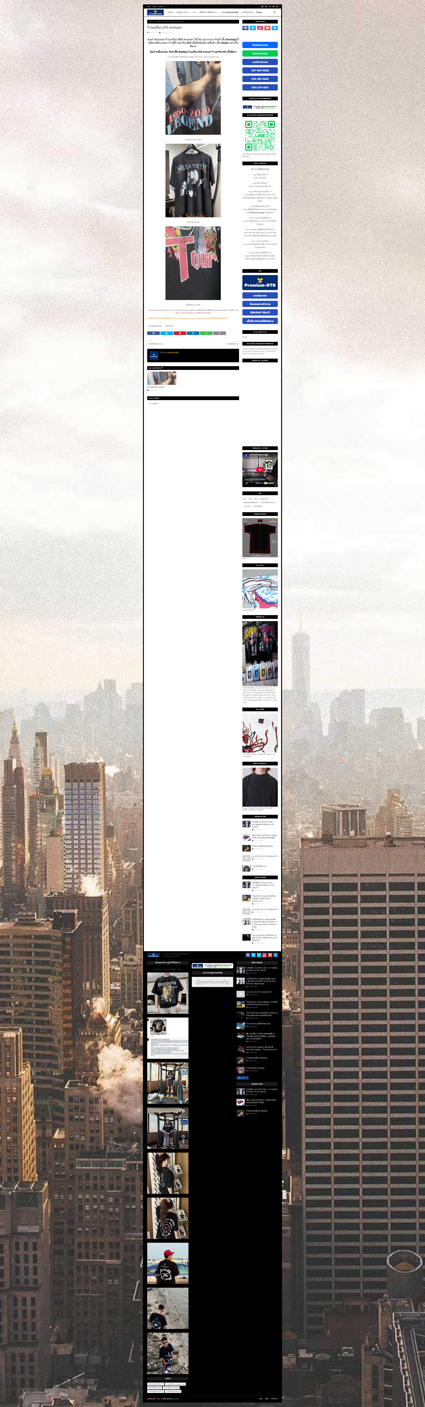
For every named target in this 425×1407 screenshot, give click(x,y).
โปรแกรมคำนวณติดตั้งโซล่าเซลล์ (258, 1024)
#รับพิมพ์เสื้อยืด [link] (152, 318)
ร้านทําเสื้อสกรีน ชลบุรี (154, 1388)
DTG (250, 499)
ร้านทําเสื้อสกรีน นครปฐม (171, 1388)
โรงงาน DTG (247, 506)
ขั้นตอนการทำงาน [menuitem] (183, 12)
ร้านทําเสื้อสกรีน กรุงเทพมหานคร (175, 1384)
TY (160, 1399)
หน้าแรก (151, 21)
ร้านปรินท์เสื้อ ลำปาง (259, 866)
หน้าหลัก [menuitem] (170, 12)
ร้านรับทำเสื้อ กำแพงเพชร (255, 1068)
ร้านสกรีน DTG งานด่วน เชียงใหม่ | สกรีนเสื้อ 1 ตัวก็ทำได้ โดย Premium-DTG (264, 898)
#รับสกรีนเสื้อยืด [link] (212, 318)
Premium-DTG (153, 32)
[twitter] (266, 7)
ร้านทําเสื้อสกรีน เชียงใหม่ (155, 1391)
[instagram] (270, 7)
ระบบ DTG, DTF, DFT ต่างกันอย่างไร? (265, 856)
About (154, 6)
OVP (255, 499)
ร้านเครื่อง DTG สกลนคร (162, 21)
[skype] (277, 7)
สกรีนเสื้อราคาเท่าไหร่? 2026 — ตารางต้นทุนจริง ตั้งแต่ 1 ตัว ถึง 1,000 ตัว (263, 824)
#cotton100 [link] (177, 318)
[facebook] (262, 7)
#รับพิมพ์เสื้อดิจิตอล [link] (165, 318)
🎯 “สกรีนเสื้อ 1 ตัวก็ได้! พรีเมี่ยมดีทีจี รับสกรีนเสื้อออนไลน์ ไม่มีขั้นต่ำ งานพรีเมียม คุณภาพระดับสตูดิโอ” (260, 1036)
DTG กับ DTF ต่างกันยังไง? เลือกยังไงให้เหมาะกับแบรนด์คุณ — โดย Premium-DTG (261, 1048)
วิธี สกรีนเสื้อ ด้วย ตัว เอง (268, 502)
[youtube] (267, 28)
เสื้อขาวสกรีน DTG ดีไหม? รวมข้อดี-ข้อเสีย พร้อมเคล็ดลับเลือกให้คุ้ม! (264, 836)
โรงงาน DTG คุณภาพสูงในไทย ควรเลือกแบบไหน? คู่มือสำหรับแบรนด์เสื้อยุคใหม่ (264, 937)
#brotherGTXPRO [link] (200, 318)
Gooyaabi (176, 1399)
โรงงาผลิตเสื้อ (258, 506)
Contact (161, 6)
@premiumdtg (212, 982)
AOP (245, 499)
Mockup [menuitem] (259, 12)
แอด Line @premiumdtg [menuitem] (229, 12)
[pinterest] (273, 7)
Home (149, 6)
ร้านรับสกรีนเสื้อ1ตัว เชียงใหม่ (262, 846)
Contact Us (274, 1398)
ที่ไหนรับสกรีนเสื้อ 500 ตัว (155, 1384)
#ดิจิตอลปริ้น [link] (223, 318)
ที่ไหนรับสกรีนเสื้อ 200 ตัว (251, 502)
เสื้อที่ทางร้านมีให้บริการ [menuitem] (208, 12)
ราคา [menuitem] (194, 12)
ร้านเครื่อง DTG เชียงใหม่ (173, 1391)
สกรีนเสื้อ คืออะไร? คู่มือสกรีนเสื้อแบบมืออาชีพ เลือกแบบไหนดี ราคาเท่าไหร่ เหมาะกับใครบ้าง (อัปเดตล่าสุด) (264, 923)
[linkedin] (275, 955)
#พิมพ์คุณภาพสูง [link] (187, 318)
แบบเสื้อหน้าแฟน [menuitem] (247, 12)
